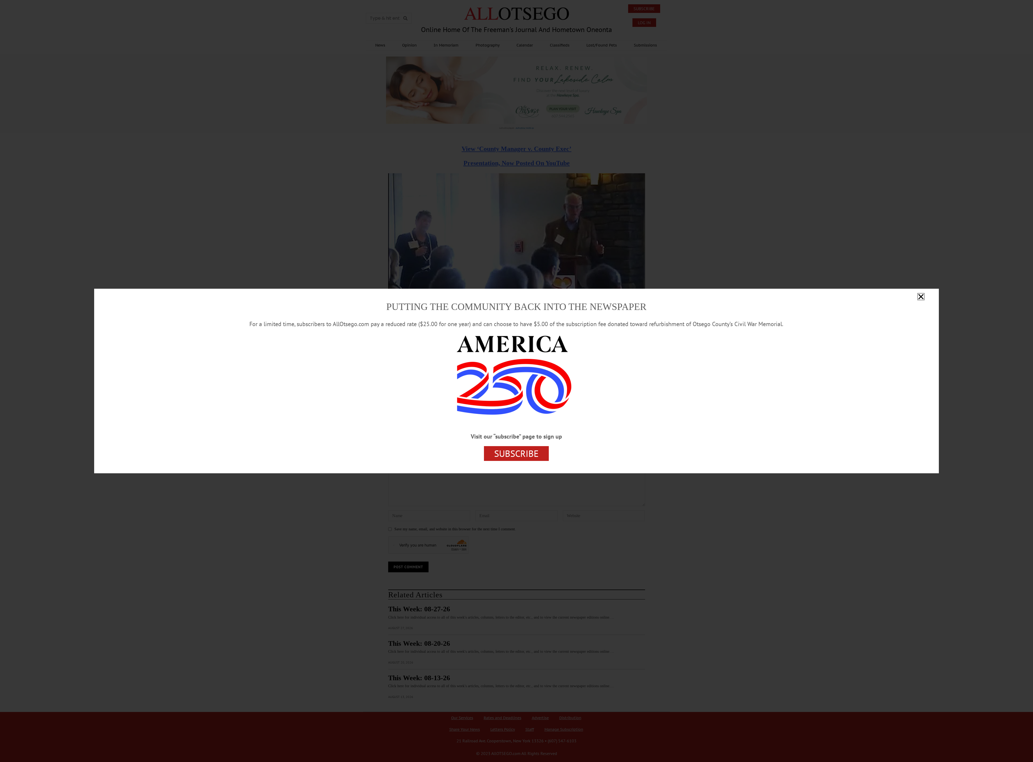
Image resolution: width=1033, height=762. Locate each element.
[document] (516, 381)
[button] (921, 296)
